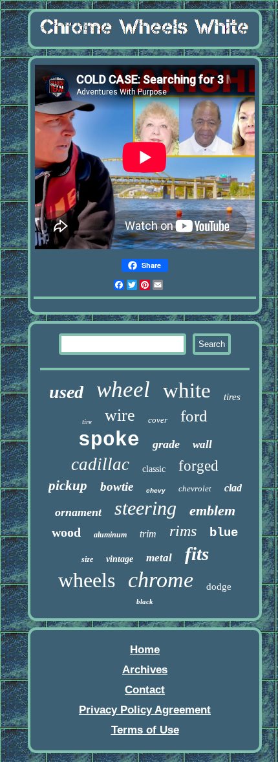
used (66, 392)
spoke (109, 440)
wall (202, 444)
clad (233, 487)
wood (66, 532)
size (87, 559)
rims (183, 530)
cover (157, 420)
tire (87, 421)
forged (198, 466)
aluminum (110, 534)
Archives (144, 670)
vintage (119, 559)
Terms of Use (145, 730)
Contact (145, 690)
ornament (78, 512)
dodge (218, 586)
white (187, 390)
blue (223, 533)
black (144, 601)
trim (148, 533)
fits (197, 553)
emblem (212, 510)
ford (194, 416)
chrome (160, 580)
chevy (156, 490)
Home (145, 650)
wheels (86, 580)
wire (120, 415)
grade (166, 444)
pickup (67, 485)
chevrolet (194, 488)
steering (145, 508)
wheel (123, 389)
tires (232, 397)
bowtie (116, 486)
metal (159, 558)
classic (154, 469)
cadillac (100, 464)
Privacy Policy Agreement (145, 710)
